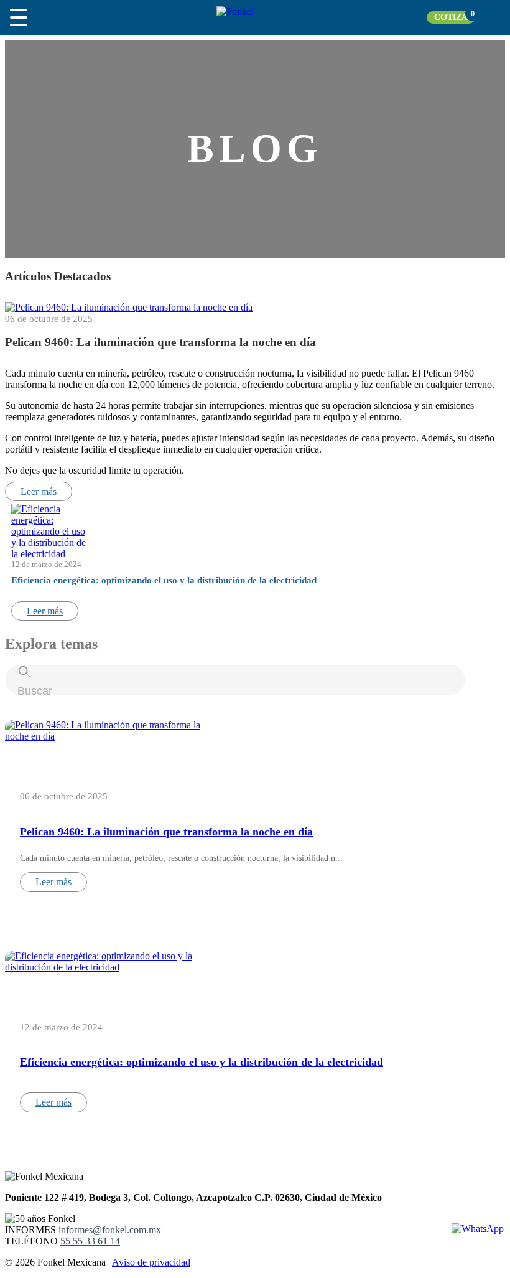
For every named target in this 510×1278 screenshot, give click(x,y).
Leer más (39, 491)
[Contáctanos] (478, 1228)
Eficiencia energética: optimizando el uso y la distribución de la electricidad (164, 580)
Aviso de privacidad (151, 1262)
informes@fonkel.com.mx (109, 1229)
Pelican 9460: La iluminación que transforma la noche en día (160, 342)
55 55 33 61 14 (90, 1241)
